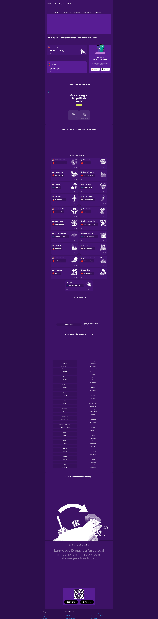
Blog (96, 3)
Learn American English (96, 613)
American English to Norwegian (72, 12)
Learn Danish (94, 618)
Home (58, 12)
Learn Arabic (68, 615)
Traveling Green (87, 12)
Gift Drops (109, 3)
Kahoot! (99, 3)
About (44, 614)
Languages (92, 3)
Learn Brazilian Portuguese (97, 615)
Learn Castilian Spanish (70, 618)
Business (104, 3)
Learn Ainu (67, 613)
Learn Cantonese (94, 616)
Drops (87, 3)
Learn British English (69, 616)
